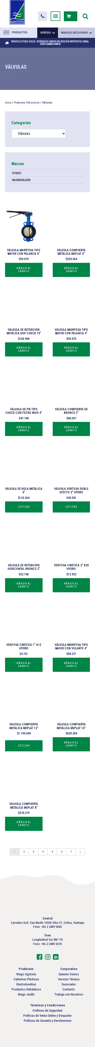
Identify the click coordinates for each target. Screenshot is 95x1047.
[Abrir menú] (70, 3)
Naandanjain (21, 180)
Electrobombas (26, 984)
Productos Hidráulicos (27, 102)
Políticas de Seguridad (47, 1010)
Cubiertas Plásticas (26, 979)
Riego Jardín (26, 994)
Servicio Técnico (69, 979)
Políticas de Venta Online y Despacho (47, 1015)
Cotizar (24, 506)
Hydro (16, 173)
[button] (42, 16)
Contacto (69, 989)
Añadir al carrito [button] (23, 270)
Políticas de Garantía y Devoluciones (47, 1021)
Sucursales (69, 984)
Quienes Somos (69, 974)
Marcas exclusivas (74, 32)
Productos (19, 32)
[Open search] (85, 16)
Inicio (8, 102)
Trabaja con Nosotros (68, 994)
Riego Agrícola (26, 974)
